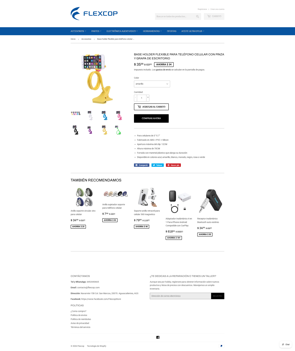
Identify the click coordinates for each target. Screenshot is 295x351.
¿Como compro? (78, 311)
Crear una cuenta (217, 9)
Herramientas (151, 31)
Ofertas (171, 31)
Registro (217, 296)
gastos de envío (163, 69)
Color (136, 78)
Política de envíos (79, 315)
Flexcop (80, 346)
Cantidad (138, 92)
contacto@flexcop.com (88, 287)
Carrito (216, 16)
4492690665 (93, 282)
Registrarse (202, 9)
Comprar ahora (151, 118)
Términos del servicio (80, 327)
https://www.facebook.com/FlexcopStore (101, 299)
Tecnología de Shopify (96, 346)
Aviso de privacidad (80, 323)
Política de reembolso (81, 319)
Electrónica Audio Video (121, 31)
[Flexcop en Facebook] (157, 338)
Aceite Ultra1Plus (192, 31)
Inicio (73, 39)
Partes (95, 31)
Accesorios (78, 31)
